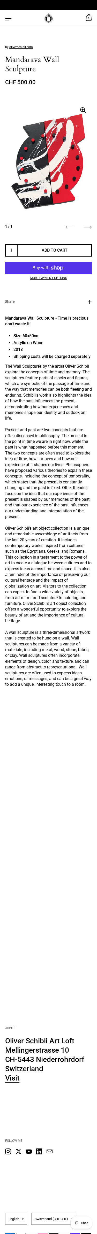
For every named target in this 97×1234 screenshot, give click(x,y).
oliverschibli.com (21, 47)
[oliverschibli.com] (48, 18)
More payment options (48, 278)
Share (9, 301)
